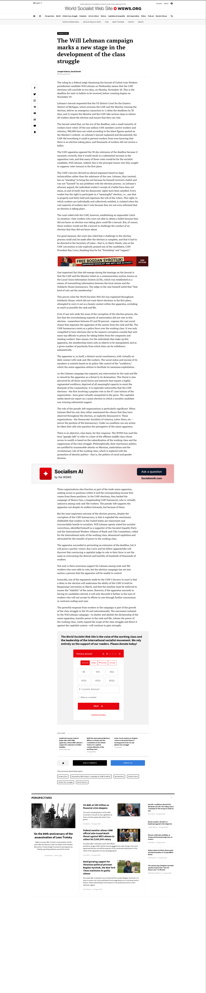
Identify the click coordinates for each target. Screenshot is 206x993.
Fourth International (70, 22)
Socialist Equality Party (92, 22)
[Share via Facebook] (35, 88)
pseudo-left (70, 436)
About (166, 3)
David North (76, 71)
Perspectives (62, 776)
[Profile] (172, 4)
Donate (141, 22)
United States (133, 776)
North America (82, 782)
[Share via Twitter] (35, 94)
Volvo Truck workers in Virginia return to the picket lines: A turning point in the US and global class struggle (126, 741)
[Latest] (40, 17)
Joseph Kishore (63, 71)
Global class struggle (65, 782)
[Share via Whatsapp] (35, 100)
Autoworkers (119, 776)
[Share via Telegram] (35, 107)
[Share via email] (35, 113)
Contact (159, 3)
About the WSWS (118, 22)
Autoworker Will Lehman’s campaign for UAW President (91, 776)
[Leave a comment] (35, 126)
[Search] (172, 17)
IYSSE (107, 22)
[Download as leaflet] (35, 119)
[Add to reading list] (35, 132)
